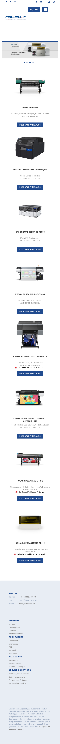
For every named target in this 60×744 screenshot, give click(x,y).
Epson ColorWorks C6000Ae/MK (30, 169)
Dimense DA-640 (30, 107)
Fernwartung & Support (18, 680)
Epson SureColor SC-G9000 (30, 294)
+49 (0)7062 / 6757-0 (27, 597)
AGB (10, 647)
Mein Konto (13, 660)
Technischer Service (17, 683)
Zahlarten (13, 653)
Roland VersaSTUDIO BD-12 (30, 543)
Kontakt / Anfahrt (16, 633)
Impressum (13, 644)
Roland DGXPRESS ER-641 (30, 480)
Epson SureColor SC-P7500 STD (30, 356)
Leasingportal (14, 627)
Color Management (17, 677)
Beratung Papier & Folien (19, 673)
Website (12, 624)
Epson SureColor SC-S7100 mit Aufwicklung (30, 419)
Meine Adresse (15, 663)
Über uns (12, 630)
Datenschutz (14, 640)
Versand (12, 650)
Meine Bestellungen (17, 666)
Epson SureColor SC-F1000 (30, 231)
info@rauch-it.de (27, 603)
